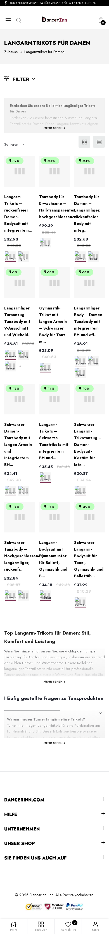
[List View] (99, 142)
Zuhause (11, 51)
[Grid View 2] (84, 142)
